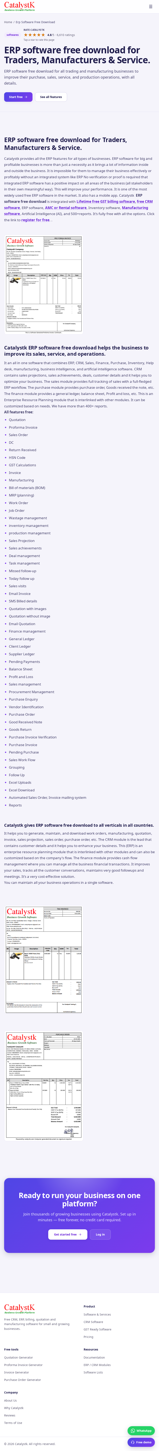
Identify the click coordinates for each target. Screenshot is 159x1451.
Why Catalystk (13, 1408)
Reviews (9, 1415)
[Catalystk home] (19, 6)
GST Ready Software (97, 1329)
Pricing (88, 1337)
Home (8, 22)
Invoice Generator (16, 1372)
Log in (100, 1234)
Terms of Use (13, 1423)
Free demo (144, 1442)
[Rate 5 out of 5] (43, 35)
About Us (10, 1400)
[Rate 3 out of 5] (34, 35)
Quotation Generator (18, 1357)
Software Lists (93, 1372)
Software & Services (97, 1314)
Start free (16, 97)
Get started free (65, 1234)
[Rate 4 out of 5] (39, 35)
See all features (51, 97)
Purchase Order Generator (22, 1380)
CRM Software (93, 1322)
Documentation (94, 1357)
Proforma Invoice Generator (23, 1365)
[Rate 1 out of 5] (26, 35)
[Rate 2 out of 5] (30, 35)
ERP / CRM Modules (97, 1365)
